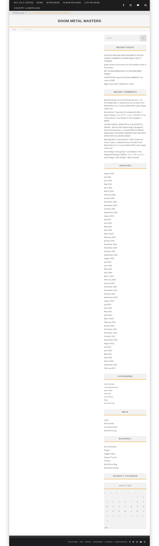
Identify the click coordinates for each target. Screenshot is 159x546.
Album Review (109, 384)
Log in (106, 420)
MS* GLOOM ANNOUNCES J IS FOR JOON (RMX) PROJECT (50, 13)
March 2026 (109, 191)
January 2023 (109, 326)
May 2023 (108, 311)
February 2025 (110, 237)
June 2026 (108, 180)
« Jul (105, 527)
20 (125, 511)
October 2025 (109, 209)
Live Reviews (92, 3)
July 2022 (107, 347)
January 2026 (109, 198)
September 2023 (110, 297)
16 (143, 506)
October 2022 (109, 336)
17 (107, 511)
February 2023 (110, 322)
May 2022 (108, 354)
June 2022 (108, 350)
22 (137, 511)
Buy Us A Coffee (24, 3)
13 (125, 506)
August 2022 (109, 343)
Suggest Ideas (109, 454)
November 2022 (110, 333)
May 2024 (108, 269)
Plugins (107, 450)
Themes (107, 461)
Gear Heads (108, 390)
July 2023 (107, 304)
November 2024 (110, 248)
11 (113, 506)
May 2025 (108, 226)
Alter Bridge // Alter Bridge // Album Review (121, 157)
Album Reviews (72, 3)
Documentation (110, 446)
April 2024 (108, 272)
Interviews (53, 3)
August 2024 (109, 258)
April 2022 (108, 357)
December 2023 (110, 287)
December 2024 (110, 244)
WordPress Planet (111, 468)
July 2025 (107, 219)
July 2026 (107, 177)
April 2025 (108, 230)
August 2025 (109, 216)
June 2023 (108, 308)
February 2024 (110, 279)
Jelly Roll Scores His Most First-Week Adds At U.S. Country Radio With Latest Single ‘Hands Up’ (125, 106)
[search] (143, 38)
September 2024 (110, 255)
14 (131, 506)
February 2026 (110, 195)
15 (137, 506)
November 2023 (110, 290)
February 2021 (110, 368)
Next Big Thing (109, 403)
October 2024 (109, 251)
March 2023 (109, 318)
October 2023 (109, 294)
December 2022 (110, 329)
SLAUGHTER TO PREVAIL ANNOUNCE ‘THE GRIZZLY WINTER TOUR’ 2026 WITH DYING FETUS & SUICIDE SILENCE (125, 133)
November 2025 (110, 205)
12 (119, 506)
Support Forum (110, 457)
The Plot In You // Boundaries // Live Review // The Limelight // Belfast (125, 118)
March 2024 (109, 276)
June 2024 (108, 265)
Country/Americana (111, 387)
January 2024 (109, 283)
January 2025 (109, 241)
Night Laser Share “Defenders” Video (119, 84)
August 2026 (109, 173)
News (40, 3)
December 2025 (110, 202)
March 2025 (109, 233)
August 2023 (109, 301)
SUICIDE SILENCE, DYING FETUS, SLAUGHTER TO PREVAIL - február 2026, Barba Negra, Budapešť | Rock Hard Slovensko (124, 127)
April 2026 (108, 188)
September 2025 (110, 212)
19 (119, 511)
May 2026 (108, 184)
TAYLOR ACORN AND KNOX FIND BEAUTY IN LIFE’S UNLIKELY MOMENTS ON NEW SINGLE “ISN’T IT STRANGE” (124, 58)
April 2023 (108, 315)
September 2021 (110, 364)
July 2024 (107, 262)
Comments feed (110, 427)
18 (113, 511)
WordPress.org (110, 430)
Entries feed (109, 423)
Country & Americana (27, 8)
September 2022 (110, 340)
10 (107, 506)
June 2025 (108, 223)
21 (131, 511)
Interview (107, 394)
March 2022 (109, 361)
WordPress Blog (110, 464)
